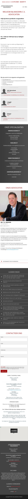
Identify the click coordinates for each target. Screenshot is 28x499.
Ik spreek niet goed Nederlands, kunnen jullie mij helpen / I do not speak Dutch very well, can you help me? (14, 314)
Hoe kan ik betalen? (8, 301)
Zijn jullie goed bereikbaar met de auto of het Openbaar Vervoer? (13, 323)
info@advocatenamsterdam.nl (15, 390)
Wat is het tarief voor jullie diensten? (12, 289)
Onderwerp (3, 350)
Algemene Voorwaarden (15, 486)
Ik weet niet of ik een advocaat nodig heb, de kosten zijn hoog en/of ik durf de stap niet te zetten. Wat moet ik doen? (13, 277)
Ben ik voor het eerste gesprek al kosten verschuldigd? (13, 286)
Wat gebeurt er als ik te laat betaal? (12, 298)
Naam (2, 337)
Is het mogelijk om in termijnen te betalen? (14, 295)
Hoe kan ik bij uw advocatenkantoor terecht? (12, 281)
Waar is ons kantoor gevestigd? (11, 304)
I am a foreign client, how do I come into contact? (13, 318)
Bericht (2, 356)
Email (2, 343)
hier (14, 491)
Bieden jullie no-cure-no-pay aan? (11, 292)
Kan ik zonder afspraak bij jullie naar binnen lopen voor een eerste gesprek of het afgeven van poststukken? (13, 308)
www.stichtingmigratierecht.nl (12, 249)
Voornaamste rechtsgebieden (10, 261)
